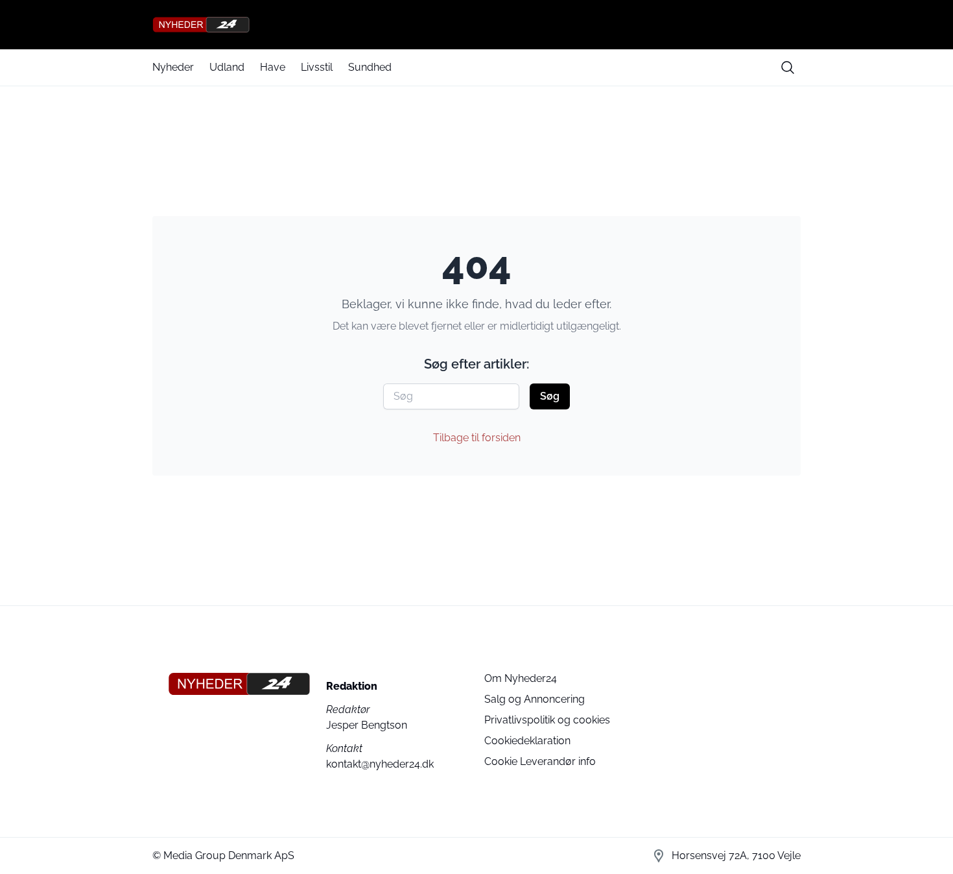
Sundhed (370, 67)
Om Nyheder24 (520, 678)
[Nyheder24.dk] (476, 24)
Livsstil (317, 67)
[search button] (788, 67)
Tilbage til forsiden (477, 437)
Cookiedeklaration (527, 740)
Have (272, 67)
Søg (549, 396)
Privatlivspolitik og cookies (547, 720)
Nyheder (173, 67)
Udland (226, 67)
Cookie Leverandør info (540, 761)
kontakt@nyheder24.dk (380, 764)
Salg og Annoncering (534, 699)
